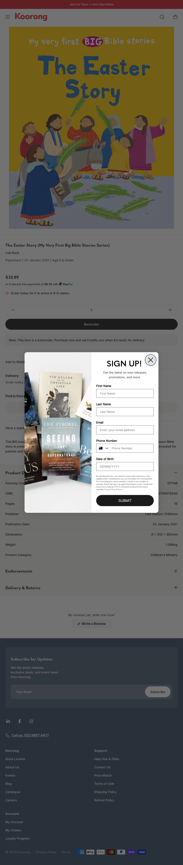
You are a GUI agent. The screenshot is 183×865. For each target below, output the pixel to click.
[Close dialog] (150, 360)
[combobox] (102, 448)
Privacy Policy (109, 490)
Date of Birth (105, 459)
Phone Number (106, 440)
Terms (119, 490)
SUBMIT (125, 500)
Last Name (103, 404)
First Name (103, 386)
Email (99, 422)
